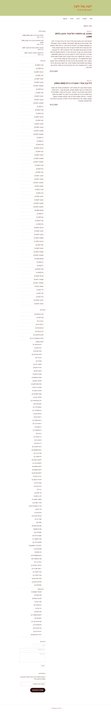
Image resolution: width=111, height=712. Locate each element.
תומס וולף (38, 585)
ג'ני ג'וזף (39, 608)
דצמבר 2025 (39, 79)
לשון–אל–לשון (83, 6)
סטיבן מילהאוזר (39, 335)
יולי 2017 (41, 289)
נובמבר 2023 (39, 127)
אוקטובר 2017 (39, 279)
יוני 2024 (41, 106)
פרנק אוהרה (38, 624)
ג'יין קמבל (38, 427)
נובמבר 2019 (39, 234)
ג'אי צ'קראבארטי (36, 400)
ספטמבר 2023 (39, 134)
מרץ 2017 (40, 296)
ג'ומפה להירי (38, 407)
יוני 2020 (41, 213)
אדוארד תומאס (37, 592)
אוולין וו (39, 361)
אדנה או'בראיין (37, 354)
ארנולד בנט (38, 397)
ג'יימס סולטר (37, 420)
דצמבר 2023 (39, 124)
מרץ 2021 (40, 193)
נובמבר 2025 (39, 82)
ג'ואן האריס (38, 404)
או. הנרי (39, 357)
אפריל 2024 (40, 110)
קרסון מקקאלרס (37, 555)
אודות (71, 18)
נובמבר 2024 (39, 99)
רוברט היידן (38, 631)
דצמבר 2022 (39, 155)
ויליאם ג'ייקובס (37, 460)
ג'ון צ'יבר (41, 321)
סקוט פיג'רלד (37, 535)
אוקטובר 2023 (39, 130)
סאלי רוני (39, 519)
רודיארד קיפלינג (37, 565)
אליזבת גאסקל (37, 377)
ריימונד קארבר (37, 568)
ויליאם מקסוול (37, 466)
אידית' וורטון (38, 367)
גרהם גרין (38, 440)
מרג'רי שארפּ (37, 502)
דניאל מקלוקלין (37, 450)
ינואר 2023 (40, 151)
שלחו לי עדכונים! (37, 690)
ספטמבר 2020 (39, 207)
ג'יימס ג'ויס (40, 324)
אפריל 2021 (40, 189)
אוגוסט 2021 (39, 186)
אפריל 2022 (40, 165)
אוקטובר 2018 (39, 251)
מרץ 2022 (40, 169)
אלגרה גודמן (38, 374)
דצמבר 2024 (39, 96)
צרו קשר (65, 18)
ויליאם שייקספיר (37, 615)
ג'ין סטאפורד (38, 430)
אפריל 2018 (40, 269)
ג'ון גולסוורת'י (37, 410)
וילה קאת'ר (38, 456)
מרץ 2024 (40, 113)
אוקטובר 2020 (39, 203)
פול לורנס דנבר (37, 621)
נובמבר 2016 (39, 303)
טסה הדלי (38, 483)
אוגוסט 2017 (39, 286)
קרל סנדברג (38, 628)
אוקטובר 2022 (39, 158)
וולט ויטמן (38, 611)
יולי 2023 (41, 137)
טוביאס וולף (40, 328)
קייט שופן (38, 552)
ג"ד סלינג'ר (38, 437)
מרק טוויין (38, 512)
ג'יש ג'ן (39, 433)
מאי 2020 (40, 217)
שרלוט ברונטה (37, 582)
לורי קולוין (38, 493)
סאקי (40, 522)
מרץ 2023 (40, 144)
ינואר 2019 (40, 245)
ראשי (91, 18)
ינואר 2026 (40, 75)
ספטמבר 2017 (39, 283)
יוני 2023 (41, 141)
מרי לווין (39, 509)
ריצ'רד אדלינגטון (37, 634)
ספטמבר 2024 (39, 103)
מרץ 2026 (40, 68)
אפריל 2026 (40, 65)
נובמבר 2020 (39, 200)
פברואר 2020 (39, 227)
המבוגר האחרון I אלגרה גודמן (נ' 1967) (32, 47)
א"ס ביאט (38, 348)
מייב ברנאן (38, 496)
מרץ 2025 (40, 89)
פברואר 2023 (39, 148)
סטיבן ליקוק (38, 529)
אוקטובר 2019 (39, 238)
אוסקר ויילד (38, 364)
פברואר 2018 (39, 276)
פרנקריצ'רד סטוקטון (36, 545)
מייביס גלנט (40, 331)
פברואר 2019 (39, 241)
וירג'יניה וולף (38, 476)
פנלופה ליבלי (37, 542)
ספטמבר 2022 (39, 162)
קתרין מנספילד (37, 558)
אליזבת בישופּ (37, 598)
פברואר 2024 (39, 117)
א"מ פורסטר (38, 344)
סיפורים (85, 18)
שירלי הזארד (38, 575)
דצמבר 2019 (39, 231)
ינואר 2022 (40, 172)
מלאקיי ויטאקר (37, 499)
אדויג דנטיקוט (39, 314)
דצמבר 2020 (39, 196)
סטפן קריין (38, 532)
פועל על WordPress (56, 708)
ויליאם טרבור (37, 463)
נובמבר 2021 (39, 179)
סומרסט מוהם (37, 525)
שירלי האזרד (38, 572)
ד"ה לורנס (38, 443)
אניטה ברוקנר (37, 390)
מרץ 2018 (40, 272)
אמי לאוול (40, 317)
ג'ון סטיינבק (38, 413)
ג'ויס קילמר (38, 605)
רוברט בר (38, 562)
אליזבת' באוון (37, 380)
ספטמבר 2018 (39, 255)
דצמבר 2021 (39, 175)
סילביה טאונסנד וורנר (37, 338)
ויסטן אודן (38, 618)
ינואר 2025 (40, 92)
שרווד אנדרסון (37, 578)
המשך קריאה (54, 71)
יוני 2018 (41, 265)
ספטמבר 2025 (39, 85)
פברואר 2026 (39, 72)
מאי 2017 (40, 293)
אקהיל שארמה (37, 394)
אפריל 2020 (40, 220)
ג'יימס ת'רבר (37, 423)
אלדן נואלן (38, 595)
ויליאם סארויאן (37, 473)
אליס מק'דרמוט (37, 384)
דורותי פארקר (37, 446)
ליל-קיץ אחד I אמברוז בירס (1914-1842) (73, 83)
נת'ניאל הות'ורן (37, 516)
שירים (77, 18)
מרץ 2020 (40, 224)
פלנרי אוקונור (37, 539)
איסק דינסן (38, 371)
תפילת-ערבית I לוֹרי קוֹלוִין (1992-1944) (33, 35)
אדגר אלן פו (38, 351)
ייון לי (40, 489)
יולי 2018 (41, 262)
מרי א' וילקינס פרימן (36, 506)
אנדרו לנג (38, 601)
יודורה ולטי (38, 486)
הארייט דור (38, 453)
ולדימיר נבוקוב (37, 479)
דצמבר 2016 (39, 300)
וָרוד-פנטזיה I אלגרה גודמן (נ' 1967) (33, 53)
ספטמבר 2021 (39, 182)
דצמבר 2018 (39, 248)
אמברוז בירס (37, 387)
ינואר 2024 (40, 120)
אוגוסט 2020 (39, 210)
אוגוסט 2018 (39, 258)
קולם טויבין (38, 549)
